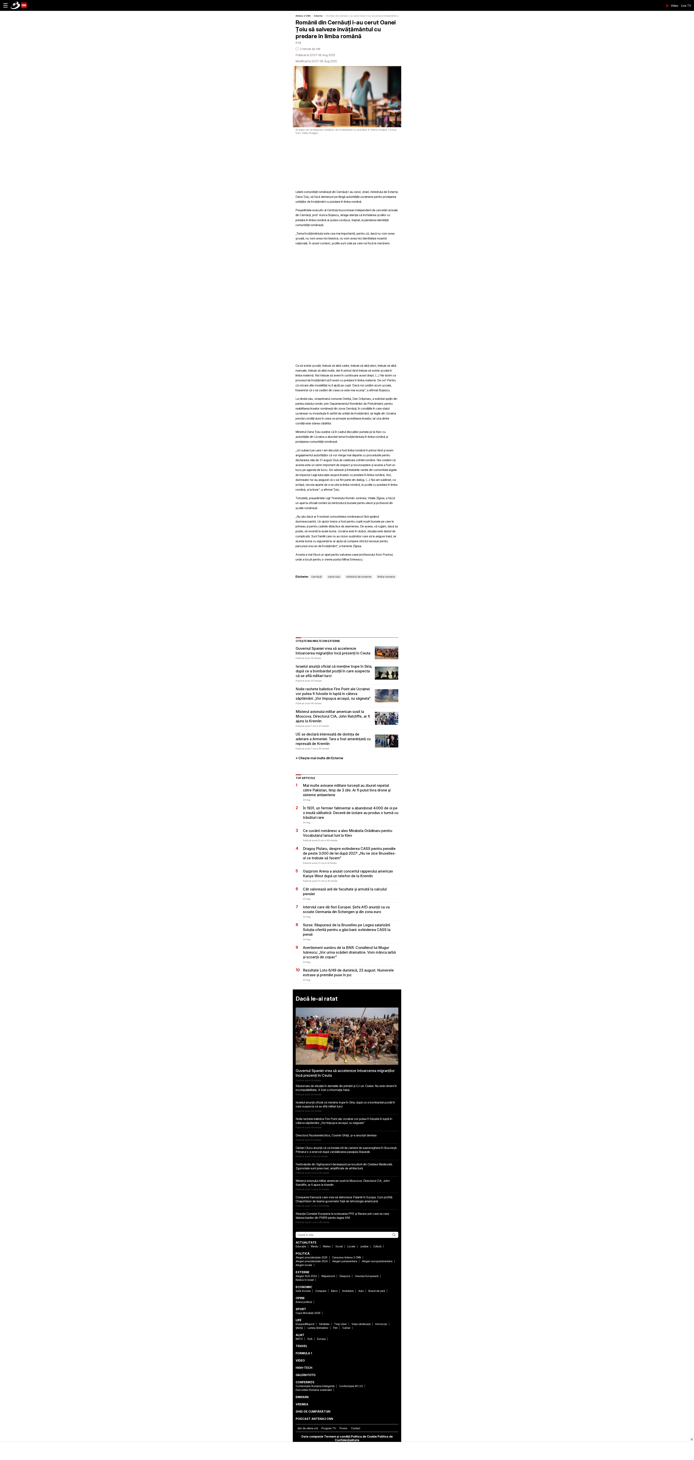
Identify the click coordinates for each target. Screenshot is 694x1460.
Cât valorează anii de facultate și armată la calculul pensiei (345, 891)
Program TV (329, 1428)
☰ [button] (5, 5)
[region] (347, 1451)
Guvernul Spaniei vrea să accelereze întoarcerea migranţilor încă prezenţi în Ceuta (333, 650)
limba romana (386, 576)
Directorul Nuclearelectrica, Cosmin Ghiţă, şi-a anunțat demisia (336, 1135)
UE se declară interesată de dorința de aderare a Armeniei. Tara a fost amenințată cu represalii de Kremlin (333, 739)
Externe (318, 15)
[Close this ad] (691, 1439)
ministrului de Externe (384, 192)
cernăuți (316, 576)
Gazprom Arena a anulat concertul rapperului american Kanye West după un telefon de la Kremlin (348, 873)
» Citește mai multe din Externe (319, 758)
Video (674, 5)
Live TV (686, 5)
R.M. (298, 43)
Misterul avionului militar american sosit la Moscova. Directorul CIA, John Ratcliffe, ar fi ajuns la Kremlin (333, 716)
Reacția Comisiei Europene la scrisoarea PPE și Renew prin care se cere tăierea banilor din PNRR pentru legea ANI (342, 1215)
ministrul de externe (358, 576)
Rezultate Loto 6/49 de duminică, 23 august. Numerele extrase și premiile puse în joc (348, 972)
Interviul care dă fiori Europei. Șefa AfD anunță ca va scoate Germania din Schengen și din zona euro (346, 909)
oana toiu (334, 576)
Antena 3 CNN (302, 15)
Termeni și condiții (337, 1436)
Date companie (312, 1436)
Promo (343, 1428)
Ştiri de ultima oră (307, 1428)
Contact (355, 1428)
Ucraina (391, 413)
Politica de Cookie (364, 1436)
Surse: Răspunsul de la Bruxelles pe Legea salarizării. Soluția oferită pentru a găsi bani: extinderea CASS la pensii (347, 930)
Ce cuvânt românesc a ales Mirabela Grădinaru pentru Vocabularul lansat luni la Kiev (347, 833)
